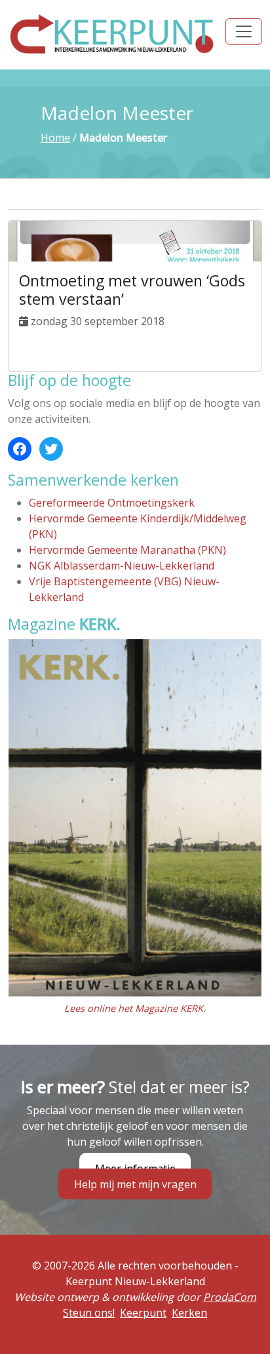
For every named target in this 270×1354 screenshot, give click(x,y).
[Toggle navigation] (243, 31)
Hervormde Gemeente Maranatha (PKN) (127, 550)
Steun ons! (89, 1313)
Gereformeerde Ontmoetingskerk (112, 502)
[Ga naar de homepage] (112, 33)
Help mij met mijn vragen (135, 1183)
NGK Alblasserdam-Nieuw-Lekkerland (121, 565)
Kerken (189, 1313)
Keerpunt (143, 1313)
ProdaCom (229, 1297)
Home (55, 137)
